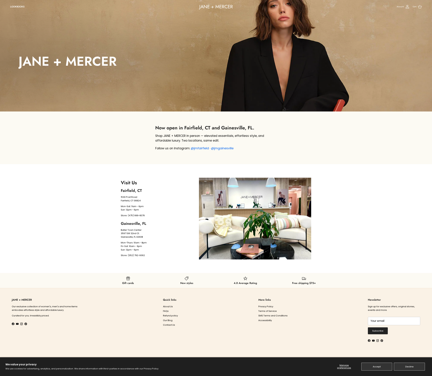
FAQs (166, 311)
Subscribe (377, 330)
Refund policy (170, 315)
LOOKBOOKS (17, 6)
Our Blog (167, 320)
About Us (168, 306)
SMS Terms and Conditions (273, 315)
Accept (377, 366)
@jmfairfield (200, 148)
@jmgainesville (222, 148)
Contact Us (169, 325)
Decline (409, 366)
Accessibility (265, 320)
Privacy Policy (151, 368)
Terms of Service (267, 311)
